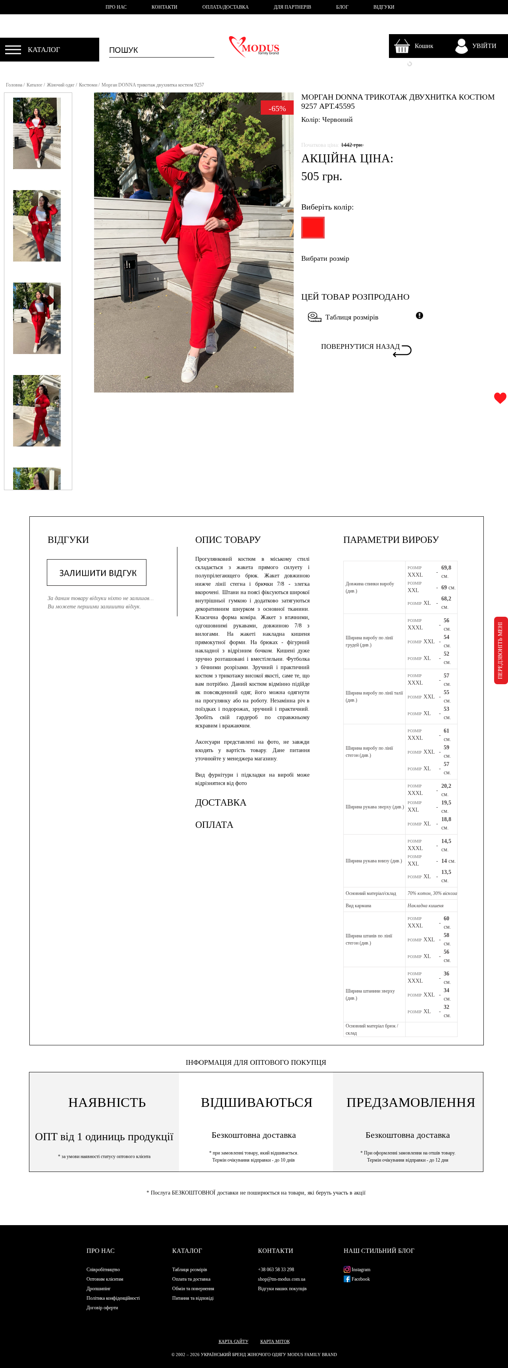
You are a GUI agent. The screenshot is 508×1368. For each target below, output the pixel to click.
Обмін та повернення (193, 1288)
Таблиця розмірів (351, 317)
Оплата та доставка (191, 1279)
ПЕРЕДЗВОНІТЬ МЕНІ (500, 650)
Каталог (34, 85)
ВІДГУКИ (383, 7)
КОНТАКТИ (164, 7)
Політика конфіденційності (113, 1298)
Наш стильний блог (379, 1250)
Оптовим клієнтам (105, 1279)
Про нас (101, 1250)
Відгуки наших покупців (282, 1288)
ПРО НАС (116, 7)
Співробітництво (103, 1269)
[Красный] (312, 231)
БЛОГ (342, 7)
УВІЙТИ (484, 45)
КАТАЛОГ (44, 50)
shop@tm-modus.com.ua (281, 1279)
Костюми (88, 85)
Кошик (424, 45)
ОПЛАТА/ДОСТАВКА (225, 7)
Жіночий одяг (61, 85)
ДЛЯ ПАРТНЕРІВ (292, 7)
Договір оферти (102, 1307)
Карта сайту (233, 1341)
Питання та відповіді (193, 1298)
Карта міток (275, 1341)
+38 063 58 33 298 (276, 1269)
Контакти (275, 1250)
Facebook (360, 1279)
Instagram (360, 1269)
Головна (14, 85)
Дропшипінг (99, 1288)
